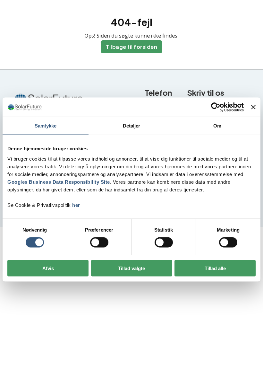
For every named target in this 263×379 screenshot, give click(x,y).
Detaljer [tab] (131, 125)
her (76, 204)
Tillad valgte (131, 268)
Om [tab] (217, 125)
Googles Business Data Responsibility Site (58, 181)
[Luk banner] (253, 107)
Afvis (48, 268)
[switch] (99, 242)
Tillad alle (215, 268)
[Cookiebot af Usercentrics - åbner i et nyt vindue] (216, 107)
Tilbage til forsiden (131, 46)
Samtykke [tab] (46, 125)
